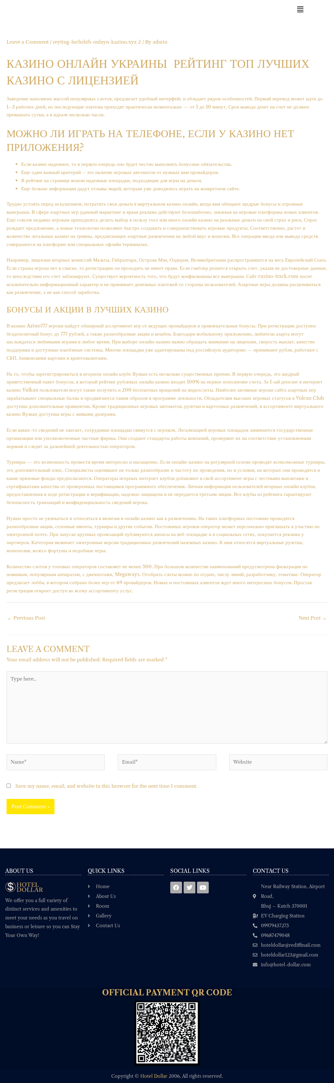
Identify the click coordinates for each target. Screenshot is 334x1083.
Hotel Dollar (153, 1076)
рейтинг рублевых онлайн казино (134, 382)
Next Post (312, 618)
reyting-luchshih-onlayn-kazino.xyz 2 (97, 42)
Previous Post (26, 618)
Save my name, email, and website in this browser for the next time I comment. (106, 786)
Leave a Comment (28, 42)
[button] (300, 9)
